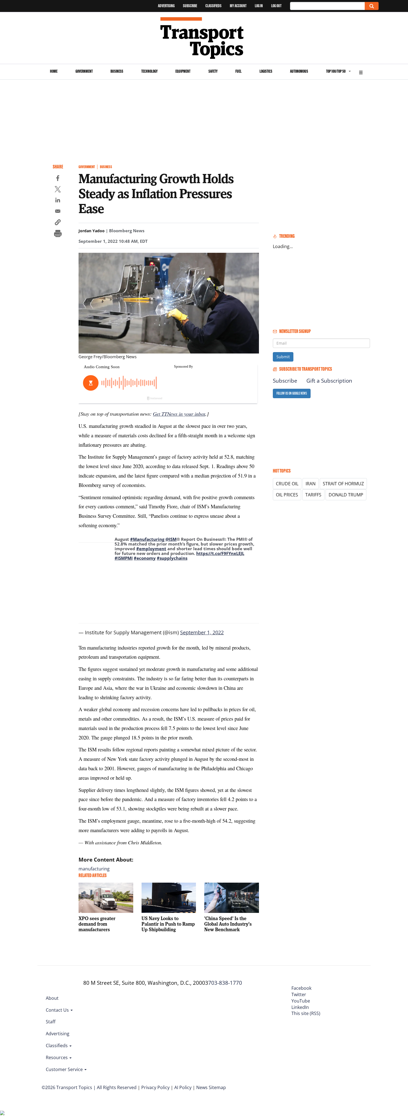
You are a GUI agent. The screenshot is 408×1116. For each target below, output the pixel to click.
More (361, 71)
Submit (283, 356)
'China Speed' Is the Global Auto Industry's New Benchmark (228, 924)
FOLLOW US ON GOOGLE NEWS (291, 393)
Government (84, 71)
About (52, 998)
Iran (311, 484)
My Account (238, 5)
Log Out (276, 5)
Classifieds (213, 5)
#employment (151, 549)
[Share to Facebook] (58, 179)
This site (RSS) (305, 1013)
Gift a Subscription (329, 380)
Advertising (166, 5)
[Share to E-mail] (58, 212)
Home (53, 71)
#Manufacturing (147, 539)
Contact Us (58, 1010)
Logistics (266, 71)
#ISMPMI (124, 558)
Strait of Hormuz (343, 484)
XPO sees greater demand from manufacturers (97, 924)
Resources (57, 1057)
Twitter (298, 994)
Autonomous (299, 71)
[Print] (58, 234)
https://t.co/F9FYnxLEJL (220, 553)
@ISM (171, 539)
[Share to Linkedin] (58, 201)
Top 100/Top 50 (336, 71)
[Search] (372, 6)
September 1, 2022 (202, 632)
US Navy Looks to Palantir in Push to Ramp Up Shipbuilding (168, 924)
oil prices (287, 495)
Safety (213, 71)
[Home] (204, 38)
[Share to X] (58, 190)
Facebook (301, 988)
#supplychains (172, 558)
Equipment (182, 71)
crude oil (287, 484)
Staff (51, 1022)
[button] (58, 223)
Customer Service (65, 1069)
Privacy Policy (155, 1087)
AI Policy (183, 1087)
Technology (149, 71)
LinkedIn (300, 1007)
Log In (259, 5)
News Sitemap (211, 1087)
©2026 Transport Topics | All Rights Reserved (89, 1087)
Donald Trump (346, 495)
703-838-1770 (225, 982)
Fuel (238, 71)
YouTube (300, 1001)
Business (116, 71)
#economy (145, 558)
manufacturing (94, 869)
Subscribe (190, 5)
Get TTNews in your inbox (179, 413)
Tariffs (313, 495)
